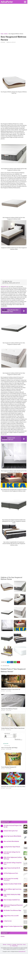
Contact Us (9, 944)
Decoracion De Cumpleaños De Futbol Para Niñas (13, 786)
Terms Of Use (19, 944)
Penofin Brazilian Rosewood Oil (8, 767)
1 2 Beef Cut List (7, 921)
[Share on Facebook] (11, 662)
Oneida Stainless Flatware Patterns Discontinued (12, 728)
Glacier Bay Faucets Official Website (12, 836)
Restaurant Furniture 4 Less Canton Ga (10, 689)
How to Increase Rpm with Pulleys (9, 747)
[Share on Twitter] (8, 662)
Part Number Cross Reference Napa (12, 910)
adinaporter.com (4, 286)
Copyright (14, 944)
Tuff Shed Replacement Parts (11, 873)
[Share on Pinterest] (18, 662)
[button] (25, 2)
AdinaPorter (7, 1)
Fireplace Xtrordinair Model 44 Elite (12, 884)
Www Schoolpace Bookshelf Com (12, 899)
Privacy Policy (15, 945)
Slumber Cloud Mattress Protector (9, 709)
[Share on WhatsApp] (15, 662)
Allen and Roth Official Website (11, 841)
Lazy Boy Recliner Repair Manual (12, 846)
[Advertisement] (14, 19)
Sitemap (4, 944)
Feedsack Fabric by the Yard (10, 830)
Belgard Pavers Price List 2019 (11, 915)
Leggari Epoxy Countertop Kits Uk (12, 868)
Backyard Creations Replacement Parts (13, 926)
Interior (3, 42)
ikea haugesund (6, 665)
